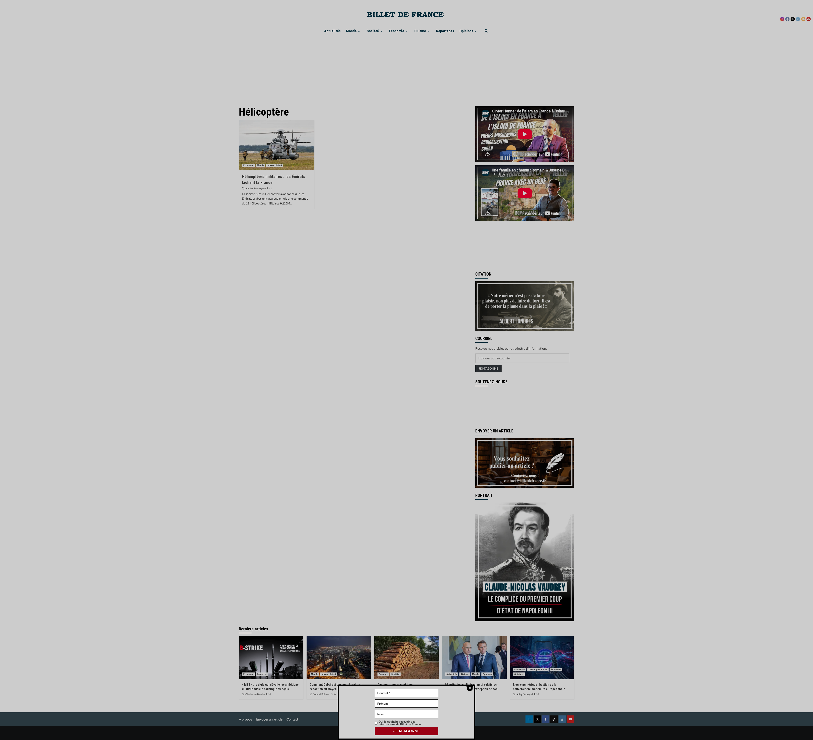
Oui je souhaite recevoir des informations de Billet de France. (400, 723)
